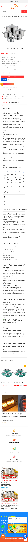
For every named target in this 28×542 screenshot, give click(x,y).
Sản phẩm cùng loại (7, 360)
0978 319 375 (5, 102)
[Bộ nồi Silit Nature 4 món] (20, 372)
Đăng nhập (16, 1)
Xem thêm (4, 422)
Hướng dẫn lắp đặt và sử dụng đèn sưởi (12, 413)
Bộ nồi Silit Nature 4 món (19, 382)
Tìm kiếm (24, 11)
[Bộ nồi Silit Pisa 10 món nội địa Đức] (7, 372)
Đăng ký (11, 1)
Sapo (16, 540)
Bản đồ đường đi (4, 487)
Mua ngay (4, 79)
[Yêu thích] (8, 79)
